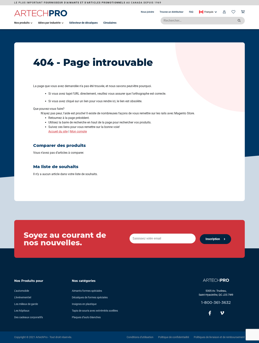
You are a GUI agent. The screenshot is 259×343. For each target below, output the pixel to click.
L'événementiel (22, 297)
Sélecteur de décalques (83, 22)
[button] (208, 12)
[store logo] (40, 15)
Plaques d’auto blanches (86, 317)
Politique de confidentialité (173, 337)
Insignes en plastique (84, 304)
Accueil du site (58, 131)
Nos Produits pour (28, 281)
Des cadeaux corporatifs (28, 317)
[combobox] (203, 20)
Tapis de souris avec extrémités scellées (95, 310)
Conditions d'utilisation (140, 337)
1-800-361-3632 (216, 302)
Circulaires (109, 22)
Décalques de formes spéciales (90, 297)
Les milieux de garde (26, 304)
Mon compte (78, 131)
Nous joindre (147, 12)
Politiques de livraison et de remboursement (219, 337)
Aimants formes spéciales (87, 290)
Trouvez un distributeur (171, 12)
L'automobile (21, 290)
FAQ (191, 12)
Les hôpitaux (21, 310)
